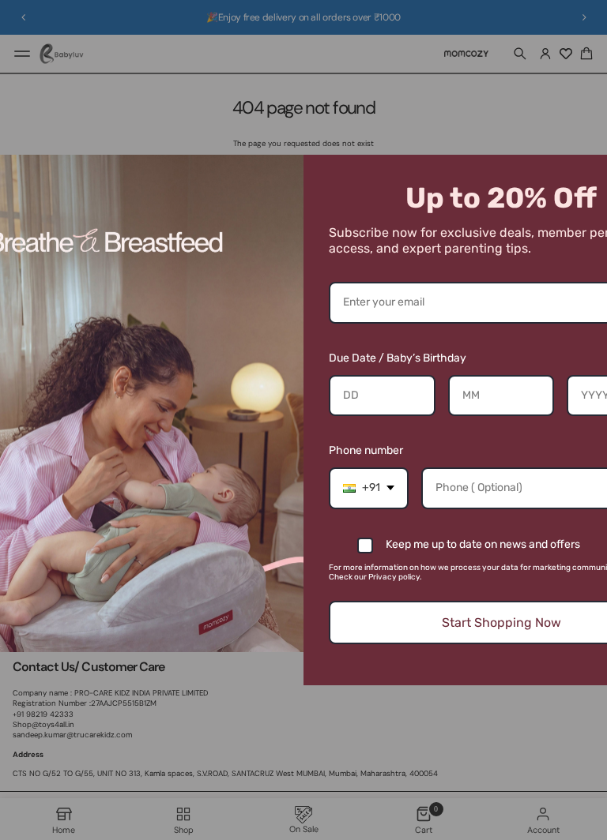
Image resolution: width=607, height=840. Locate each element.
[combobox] (369, 488)
